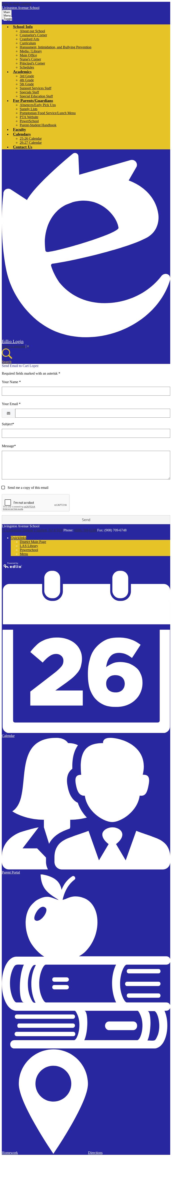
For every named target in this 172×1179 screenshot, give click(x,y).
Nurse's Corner (30, 59)
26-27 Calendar (31, 142)
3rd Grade (27, 76)
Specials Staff (29, 92)
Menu (24, 554)
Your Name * (11, 382)
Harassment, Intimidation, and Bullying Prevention (55, 47)
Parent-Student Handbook (38, 125)
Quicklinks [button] (18, 538)
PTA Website (29, 117)
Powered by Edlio (13, 565)
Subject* (8, 424)
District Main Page (33, 542)
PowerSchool (29, 121)
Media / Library (31, 51)
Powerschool (29, 550)
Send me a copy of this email (27, 488)
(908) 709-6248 (85, 530)
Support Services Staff (35, 88)
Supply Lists (28, 109)
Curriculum (28, 43)
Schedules (27, 67)
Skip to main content (16, 4)
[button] (23, 26)
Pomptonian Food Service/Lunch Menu (48, 113)
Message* (9, 446)
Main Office (28, 55)
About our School (32, 31)
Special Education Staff (36, 96)
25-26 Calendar (31, 138)
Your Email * (11, 404)
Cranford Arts (29, 39)
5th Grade (27, 84)
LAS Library (29, 546)
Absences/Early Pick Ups (38, 105)
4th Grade (27, 80)
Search (6, 362)
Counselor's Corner (33, 35)
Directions (95, 1153)
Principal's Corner (32, 63)
